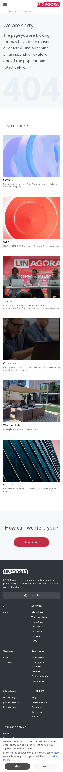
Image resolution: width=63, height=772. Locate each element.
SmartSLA (8, 662)
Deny (45, 766)
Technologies (38, 680)
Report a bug (9, 707)
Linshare (36, 636)
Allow (17, 766)
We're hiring (9, 697)
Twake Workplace (40, 617)
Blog (34, 697)
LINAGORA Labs (39, 702)
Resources (36, 671)
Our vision (36, 707)
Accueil (7, 11)
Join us (35, 716)
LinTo (34, 641)
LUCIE (6, 612)
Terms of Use (38, 657)
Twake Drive (37, 626)
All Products (37, 612)
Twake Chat (37, 621)
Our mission (37, 711)
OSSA (5, 657)
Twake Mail (37, 631)
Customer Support (40, 676)
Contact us (31, 542)
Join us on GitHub (11, 702)
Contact (7, 733)
